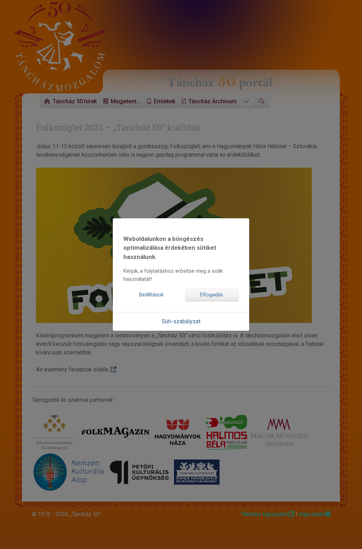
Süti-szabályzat (181, 321)
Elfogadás (211, 295)
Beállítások (151, 295)
